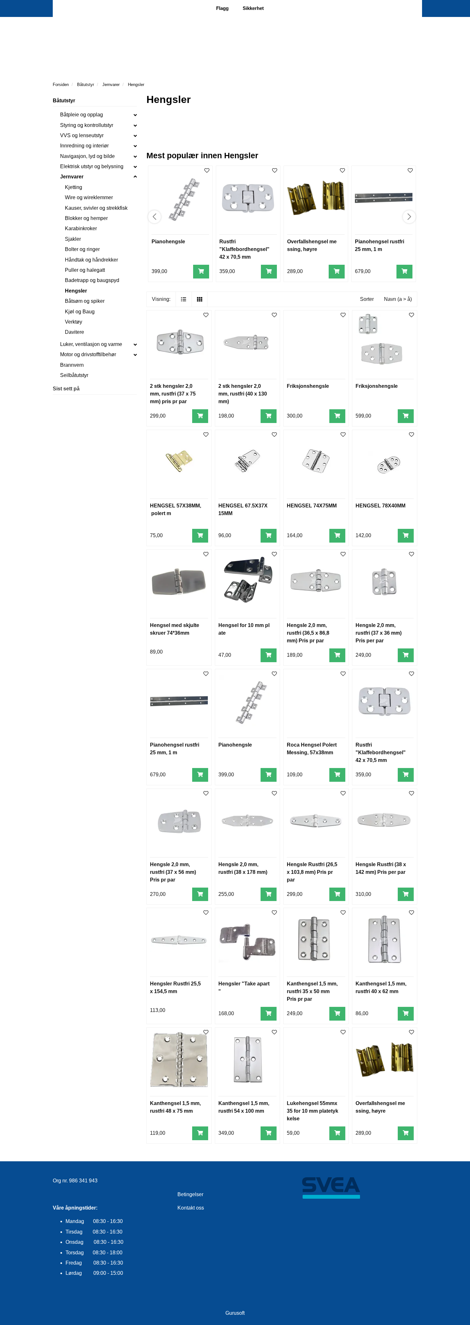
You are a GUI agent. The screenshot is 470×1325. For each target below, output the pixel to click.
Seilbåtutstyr (74, 375)
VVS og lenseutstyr (82, 135)
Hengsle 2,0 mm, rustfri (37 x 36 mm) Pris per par (379, 633)
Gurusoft (235, 1313)
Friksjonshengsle (308, 386)
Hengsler (76, 291)
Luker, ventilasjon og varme (91, 344)
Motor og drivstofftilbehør (88, 354)
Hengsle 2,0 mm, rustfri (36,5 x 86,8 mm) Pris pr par (308, 633)
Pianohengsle (168, 241)
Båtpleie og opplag (81, 114)
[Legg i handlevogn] (201, 271)
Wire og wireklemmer (89, 197)
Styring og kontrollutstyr (86, 125)
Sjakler (73, 239)
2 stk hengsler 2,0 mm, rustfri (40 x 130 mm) (242, 393)
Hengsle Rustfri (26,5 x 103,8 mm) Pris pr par (312, 872)
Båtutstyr (64, 100)
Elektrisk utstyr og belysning (91, 166)
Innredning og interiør (84, 145)
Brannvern (72, 365)
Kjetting (73, 187)
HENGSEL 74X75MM (312, 505)
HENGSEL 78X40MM (380, 505)
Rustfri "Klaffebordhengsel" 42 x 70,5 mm (244, 249)
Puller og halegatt (85, 270)
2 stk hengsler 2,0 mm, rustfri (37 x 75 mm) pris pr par (173, 393)
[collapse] (135, 114)
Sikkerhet (253, 8)
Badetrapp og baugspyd (92, 280)
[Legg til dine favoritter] (207, 171)
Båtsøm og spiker (85, 301)
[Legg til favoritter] (206, 315)
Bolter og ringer (82, 249)
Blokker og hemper (86, 218)
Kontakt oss (190, 1208)
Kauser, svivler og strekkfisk (96, 208)
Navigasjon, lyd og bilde (87, 156)
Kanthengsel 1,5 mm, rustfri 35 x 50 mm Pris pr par (312, 991)
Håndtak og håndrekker (91, 260)
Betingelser (190, 1194)
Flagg (222, 8)
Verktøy (73, 322)
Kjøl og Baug (80, 311)
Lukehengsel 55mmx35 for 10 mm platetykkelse (312, 1111)
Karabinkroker (81, 228)
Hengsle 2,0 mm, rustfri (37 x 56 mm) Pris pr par (173, 872)
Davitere (74, 332)
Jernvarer (71, 176)
